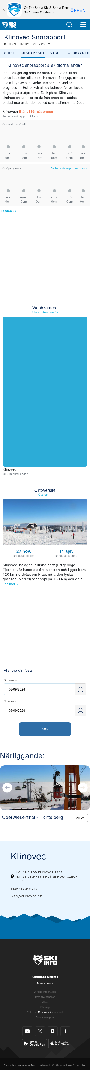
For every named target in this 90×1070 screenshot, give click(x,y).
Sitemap (45, 1007)
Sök (45, 729)
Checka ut (10, 701)
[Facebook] (65, 1031)
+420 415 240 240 (24, 888)
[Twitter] (40, 1031)
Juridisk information (45, 991)
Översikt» (44, 494)
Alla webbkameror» (45, 312)
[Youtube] (27, 1031)
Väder (56, 53)
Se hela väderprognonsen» (69, 168)
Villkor (45, 1002)
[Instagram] (53, 1031)
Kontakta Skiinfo (45, 977)
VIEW (80, 818)
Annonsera (45, 983)
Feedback (7, 211)
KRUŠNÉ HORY (17, 44)
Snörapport (33, 53)
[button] (69, 24)
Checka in (10, 680)
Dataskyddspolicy (45, 996)
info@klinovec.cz (26, 896)
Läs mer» (10, 583)
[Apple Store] (59, 1043)
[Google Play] (34, 1043)
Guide (9, 53)
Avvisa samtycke (45, 1017)
